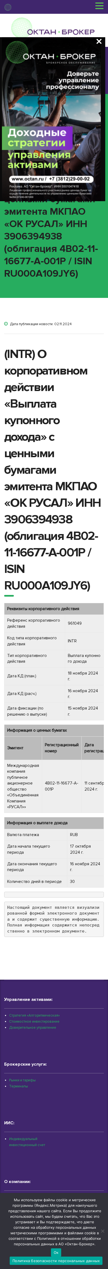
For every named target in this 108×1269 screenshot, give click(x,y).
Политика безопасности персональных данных (56, 1261)
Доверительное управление (32, 1027)
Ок (56, 1252)
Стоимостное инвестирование (34, 1021)
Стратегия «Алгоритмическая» (34, 1015)
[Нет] (102, 1231)
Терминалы (18, 1086)
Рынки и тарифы (22, 1080)
